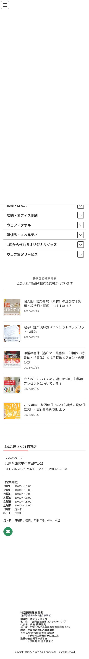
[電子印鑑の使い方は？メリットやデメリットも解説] (12, 333)
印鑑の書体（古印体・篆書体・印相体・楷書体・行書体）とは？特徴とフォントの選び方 (54, 357)
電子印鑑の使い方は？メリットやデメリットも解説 (54, 329)
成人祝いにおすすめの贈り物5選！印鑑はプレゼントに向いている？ (53, 381)
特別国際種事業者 (44, 278)
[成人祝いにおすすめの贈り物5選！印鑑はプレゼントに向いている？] (12, 385)
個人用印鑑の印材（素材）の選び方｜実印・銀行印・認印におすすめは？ (52, 303)
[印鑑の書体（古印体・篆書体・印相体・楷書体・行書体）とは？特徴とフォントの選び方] (12, 359)
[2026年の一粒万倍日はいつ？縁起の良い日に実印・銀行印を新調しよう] (12, 411)
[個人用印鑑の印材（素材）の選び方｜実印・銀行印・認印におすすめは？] (12, 308)
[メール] (8, 531)
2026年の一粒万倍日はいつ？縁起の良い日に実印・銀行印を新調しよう (54, 407)
